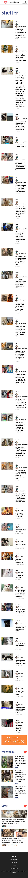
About (14, 857)
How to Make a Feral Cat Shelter (20, 530)
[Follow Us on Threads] (22, 741)
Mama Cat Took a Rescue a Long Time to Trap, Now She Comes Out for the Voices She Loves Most (20, 283)
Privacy (14, 865)
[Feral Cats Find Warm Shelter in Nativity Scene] (7, 556)
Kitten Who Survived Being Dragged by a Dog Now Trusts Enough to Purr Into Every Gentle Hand (20, 188)
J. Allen (20, 26)
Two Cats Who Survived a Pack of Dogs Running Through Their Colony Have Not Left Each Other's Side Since (20, 427)
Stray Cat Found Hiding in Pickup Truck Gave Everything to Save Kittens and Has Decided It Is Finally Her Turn (13, 821)
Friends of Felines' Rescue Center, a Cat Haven (20, 645)
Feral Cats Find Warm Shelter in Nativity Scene (19, 560)
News (16, 21)
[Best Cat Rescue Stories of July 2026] (7, 140)
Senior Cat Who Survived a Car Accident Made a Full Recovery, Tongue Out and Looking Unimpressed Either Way (20, 33)
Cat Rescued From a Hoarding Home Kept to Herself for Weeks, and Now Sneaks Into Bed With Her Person (20, 307)
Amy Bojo (24, 26)
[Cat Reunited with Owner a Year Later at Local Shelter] (7, 607)
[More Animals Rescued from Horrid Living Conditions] (7, 723)
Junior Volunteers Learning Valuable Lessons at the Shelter (20, 710)
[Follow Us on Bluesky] (18, 741)
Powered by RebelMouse (24, 3)
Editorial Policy (14, 859)
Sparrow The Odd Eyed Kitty (19, 576)
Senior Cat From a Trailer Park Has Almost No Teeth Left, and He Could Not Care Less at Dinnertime (20, 355)
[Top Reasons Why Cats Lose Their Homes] (7, 689)
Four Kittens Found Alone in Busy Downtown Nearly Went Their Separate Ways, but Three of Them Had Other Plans (20, 331)
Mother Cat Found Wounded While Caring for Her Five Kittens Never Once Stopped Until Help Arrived (20, 761)
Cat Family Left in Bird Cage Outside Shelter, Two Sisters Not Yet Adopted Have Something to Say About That (20, 451)
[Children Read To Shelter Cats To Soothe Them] (7, 511)
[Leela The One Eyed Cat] (7, 542)
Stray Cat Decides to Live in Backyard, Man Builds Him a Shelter (20, 628)
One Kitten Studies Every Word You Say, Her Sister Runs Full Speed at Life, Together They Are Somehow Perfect (13, 840)
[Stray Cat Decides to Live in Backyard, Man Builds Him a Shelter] (7, 623)
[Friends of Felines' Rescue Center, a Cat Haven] (7, 641)
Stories (17, 554)
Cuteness (17, 620)
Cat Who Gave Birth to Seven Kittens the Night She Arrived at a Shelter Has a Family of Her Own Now (20, 474)
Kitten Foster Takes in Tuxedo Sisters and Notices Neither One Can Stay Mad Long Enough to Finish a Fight (20, 79)
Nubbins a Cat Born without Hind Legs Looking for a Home (20, 661)
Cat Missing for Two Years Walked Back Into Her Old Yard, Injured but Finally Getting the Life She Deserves (20, 791)
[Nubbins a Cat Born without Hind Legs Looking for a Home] (7, 657)
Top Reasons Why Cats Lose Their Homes (19, 693)
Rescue (17, 508)
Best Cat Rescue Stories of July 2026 (20, 145)
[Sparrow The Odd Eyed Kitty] (7, 573)
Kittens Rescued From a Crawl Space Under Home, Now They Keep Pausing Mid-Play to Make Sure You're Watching (20, 211)
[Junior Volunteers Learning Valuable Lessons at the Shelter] (7, 705)
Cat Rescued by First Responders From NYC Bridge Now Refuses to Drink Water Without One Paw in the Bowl (20, 125)
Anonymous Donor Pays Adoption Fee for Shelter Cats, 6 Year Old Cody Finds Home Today (20, 593)
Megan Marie (21, 51)
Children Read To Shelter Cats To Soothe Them (19, 515)
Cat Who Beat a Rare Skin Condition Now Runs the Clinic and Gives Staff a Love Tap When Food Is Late (20, 260)
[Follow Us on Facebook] (5, 741)
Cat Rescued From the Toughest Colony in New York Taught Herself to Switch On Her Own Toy (20, 166)
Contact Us (14, 862)
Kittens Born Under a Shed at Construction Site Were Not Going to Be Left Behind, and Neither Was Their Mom (20, 379)
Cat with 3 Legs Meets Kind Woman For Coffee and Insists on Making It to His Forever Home (20, 57)
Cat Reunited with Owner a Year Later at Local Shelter (20, 611)
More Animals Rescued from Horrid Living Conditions (19, 728)
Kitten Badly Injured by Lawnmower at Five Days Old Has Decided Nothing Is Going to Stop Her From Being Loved (20, 497)
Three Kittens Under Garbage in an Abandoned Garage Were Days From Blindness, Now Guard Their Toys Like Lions (21, 776)
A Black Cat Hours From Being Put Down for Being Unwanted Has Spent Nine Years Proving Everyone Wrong (20, 236)
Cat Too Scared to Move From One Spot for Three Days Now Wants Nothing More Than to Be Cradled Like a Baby (20, 403)
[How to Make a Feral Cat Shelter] (7, 527)
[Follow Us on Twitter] (9, 741)
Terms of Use (14, 868)
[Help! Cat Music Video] (7, 674)
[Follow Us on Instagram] (14, 741)
